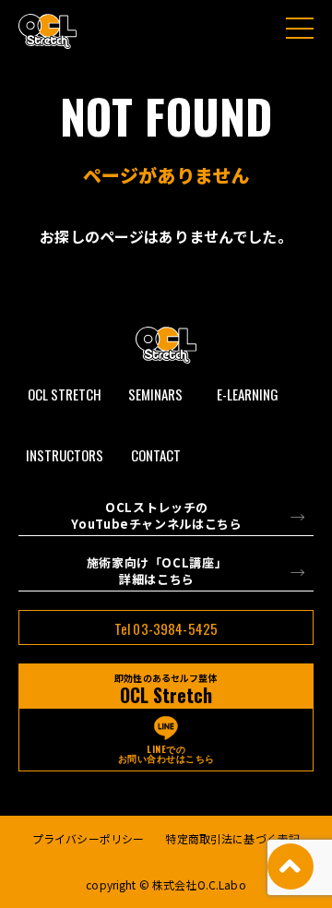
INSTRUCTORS (64, 455)
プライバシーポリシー (88, 838)
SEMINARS (155, 394)
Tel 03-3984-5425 (166, 628)
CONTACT (156, 455)
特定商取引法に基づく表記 (232, 838)
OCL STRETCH (64, 394)
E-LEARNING (248, 394)
